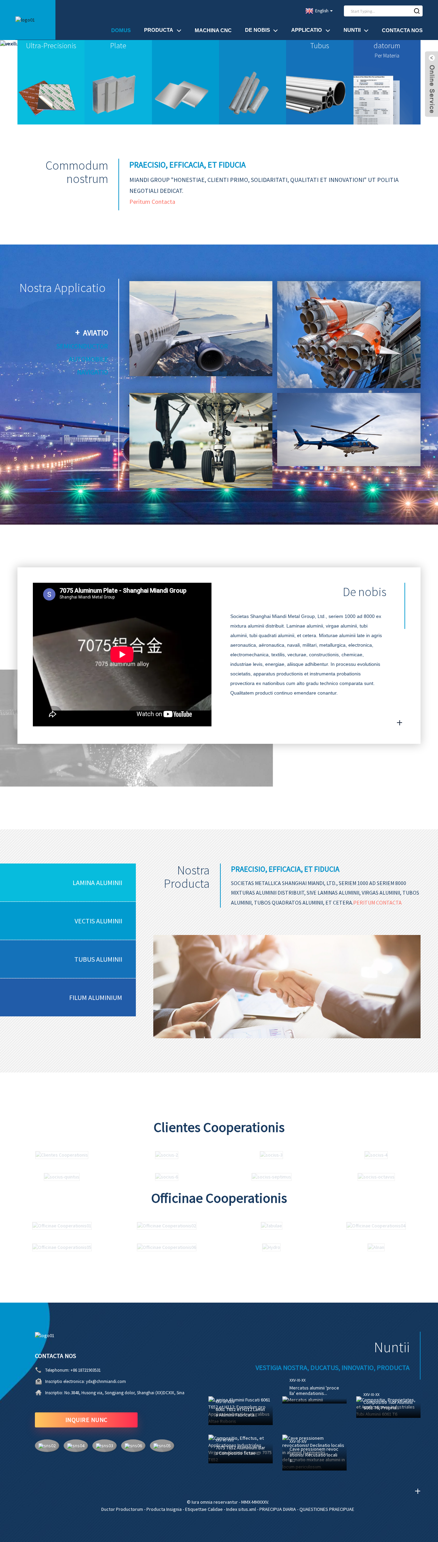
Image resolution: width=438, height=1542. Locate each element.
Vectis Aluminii (98, 921)
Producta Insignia (164, 1509)
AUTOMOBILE (88, 359)
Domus (121, 30)
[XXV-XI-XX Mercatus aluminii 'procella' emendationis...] (314, 1399)
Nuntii (352, 30)
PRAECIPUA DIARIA (277, 1509)
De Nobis (257, 30)
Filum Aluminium (95, 997)
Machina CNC (213, 30)
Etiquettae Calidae (204, 1509)
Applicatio (306, 30)
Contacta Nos (402, 30)
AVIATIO (95, 333)
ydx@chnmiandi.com (106, 1381)
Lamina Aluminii (97, 882)
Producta (158, 30)
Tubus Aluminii (98, 959)
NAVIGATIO (92, 372)
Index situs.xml (241, 1509)
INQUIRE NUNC (86, 1420)
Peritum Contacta (152, 202)
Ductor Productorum (122, 1509)
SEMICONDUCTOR (82, 346)
